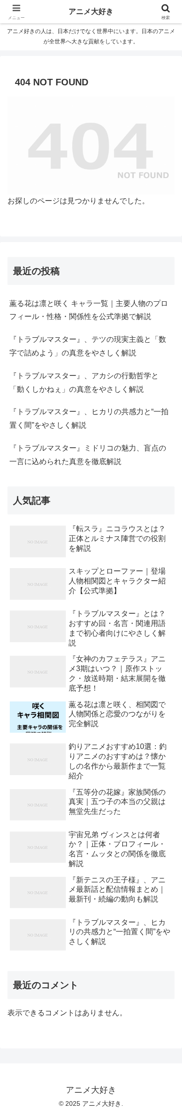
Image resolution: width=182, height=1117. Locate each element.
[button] (163, 1093)
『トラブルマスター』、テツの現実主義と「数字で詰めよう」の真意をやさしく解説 (87, 346)
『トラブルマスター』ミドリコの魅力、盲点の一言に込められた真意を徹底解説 (87, 454)
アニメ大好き (91, 11)
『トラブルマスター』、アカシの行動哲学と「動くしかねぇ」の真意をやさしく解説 (84, 382)
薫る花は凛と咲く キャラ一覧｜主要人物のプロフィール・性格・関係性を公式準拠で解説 (88, 310)
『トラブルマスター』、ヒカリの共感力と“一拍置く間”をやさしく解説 (88, 418)
